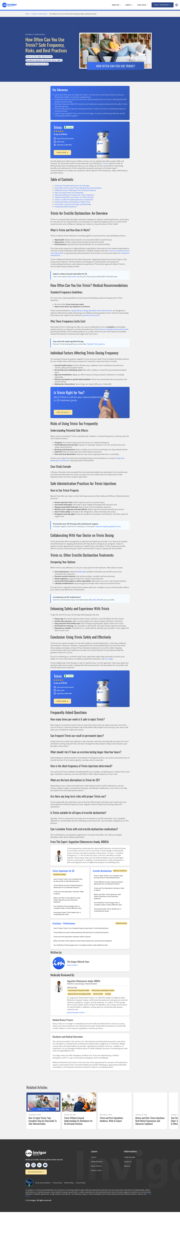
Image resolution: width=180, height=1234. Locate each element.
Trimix (105, 163)
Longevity (128, 5)
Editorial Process (97, 1162)
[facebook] (27, 1165)
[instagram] (33, 1165)
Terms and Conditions (43, 1183)
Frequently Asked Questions (66, 206)
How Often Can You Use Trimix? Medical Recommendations (78, 188)
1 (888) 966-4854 (129, 1157)
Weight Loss (115, 5)
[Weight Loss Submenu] (121, 5)
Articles (93, 1157)
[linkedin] (39, 1165)
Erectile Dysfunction (102, 871)
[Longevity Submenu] (133, 5)
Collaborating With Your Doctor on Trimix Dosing (74, 197)
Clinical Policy (80, 1183)
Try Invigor (109, 659)
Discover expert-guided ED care (108, 526)
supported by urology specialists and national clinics (91, 310)
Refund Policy (69, 1183)
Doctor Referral (96, 1166)
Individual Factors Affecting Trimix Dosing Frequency (75, 190)
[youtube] (45, 1165)
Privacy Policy (57, 1183)
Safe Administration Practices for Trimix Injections (74, 195)
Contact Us (127, 1162)
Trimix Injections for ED (63, 871)
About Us (127, 1166)
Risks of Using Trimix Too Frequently (69, 193)
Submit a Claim (96, 1170)
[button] (39, 57)
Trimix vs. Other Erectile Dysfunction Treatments (74, 199)
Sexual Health (141, 5)
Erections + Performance (39, 14)
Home (27, 14)
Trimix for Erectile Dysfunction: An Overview (72, 186)
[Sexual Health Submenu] (148, 5)
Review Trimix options (96, 344)
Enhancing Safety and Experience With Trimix (72, 202)
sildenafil (81, 572)
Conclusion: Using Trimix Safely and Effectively (73, 204)
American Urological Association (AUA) (113, 329)
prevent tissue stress (91, 315)
